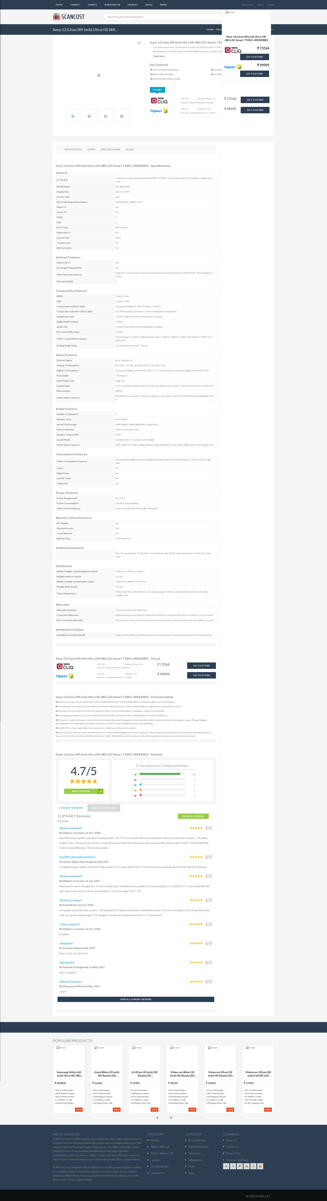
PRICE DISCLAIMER (110, 149)
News (163, 4)
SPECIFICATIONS (73, 149)
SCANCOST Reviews (104, 807)
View (79, 1109)
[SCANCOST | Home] (69, 16)
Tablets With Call (159, 1146)
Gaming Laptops (159, 1166)
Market (75, 4)
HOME (210, 29)
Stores (157, 90)
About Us (231, 1140)
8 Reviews (63, 821)
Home (59, 4)
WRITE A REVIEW (81, 791)
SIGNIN (271, 5)
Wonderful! (67, 962)
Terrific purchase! (70, 900)
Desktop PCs (157, 1173)
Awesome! (66, 943)
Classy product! (69, 924)
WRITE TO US (247, 5)
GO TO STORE (255, 99)
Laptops (155, 1159)
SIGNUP (260, 5)
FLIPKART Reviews (71, 807)
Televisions (194, 1153)
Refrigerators (195, 1159)
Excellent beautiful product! (77, 857)
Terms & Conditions (237, 1159)
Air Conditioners (197, 1140)
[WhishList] (139, 43)
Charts (92, 4)
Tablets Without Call (161, 1153)
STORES (91, 149)
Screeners (111, 4)
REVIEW (130, 149)
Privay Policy (233, 1153)
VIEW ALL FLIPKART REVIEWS (136, 999)
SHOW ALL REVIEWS (193, 816)
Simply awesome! (70, 828)
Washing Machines (198, 1146)
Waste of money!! (70, 981)
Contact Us (232, 1146)
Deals (148, 4)
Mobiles (133, 4)
